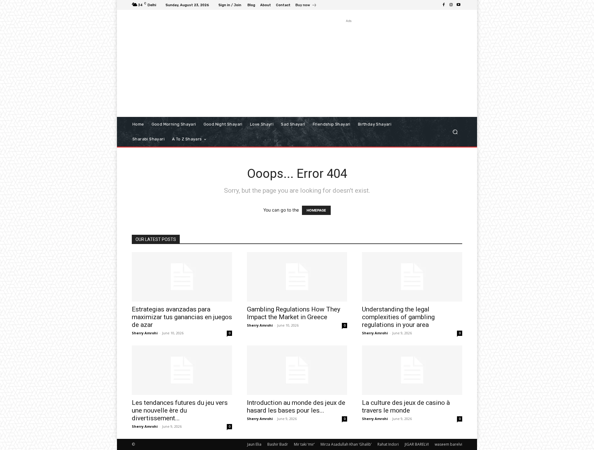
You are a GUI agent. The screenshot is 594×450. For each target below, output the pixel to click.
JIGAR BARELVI (417, 444)
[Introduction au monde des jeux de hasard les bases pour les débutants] (297, 370)
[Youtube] (458, 5)
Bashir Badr (277, 444)
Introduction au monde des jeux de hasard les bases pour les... (296, 406)
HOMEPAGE (316, 210)
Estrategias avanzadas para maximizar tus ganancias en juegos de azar (182, 317)
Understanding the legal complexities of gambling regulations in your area (398, 317)
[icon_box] (306, 5)
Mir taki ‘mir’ (304, 444)
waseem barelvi (448, 444)
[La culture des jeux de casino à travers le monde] (412, 370)
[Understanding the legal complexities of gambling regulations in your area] (412, 277)
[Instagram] (451, 5)
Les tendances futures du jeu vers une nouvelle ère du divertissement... (180, 410)
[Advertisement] (348, 67)
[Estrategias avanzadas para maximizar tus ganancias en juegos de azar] (182, 277)
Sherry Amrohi (145, 333)
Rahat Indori (388, 444)
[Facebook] (443, 5)
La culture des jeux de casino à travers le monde (406, 406)
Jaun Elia (254, 444)
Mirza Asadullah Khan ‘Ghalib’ (346, 444)
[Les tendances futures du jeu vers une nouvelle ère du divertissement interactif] (182, 370)
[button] (455, 132)
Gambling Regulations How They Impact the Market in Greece (293, 313)
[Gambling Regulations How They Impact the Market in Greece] (297, 277)
